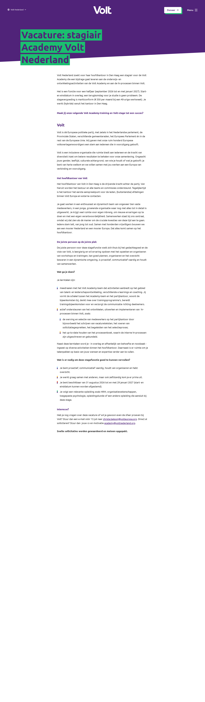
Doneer (171, 10)
